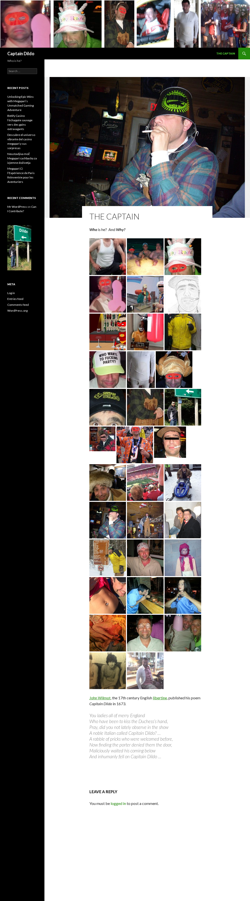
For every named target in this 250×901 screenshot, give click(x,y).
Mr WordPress (17, 207)
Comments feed (18, 305)
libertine (160, 697)
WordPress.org (17, 310)
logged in (118, 803)
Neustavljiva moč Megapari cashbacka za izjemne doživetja (22, 158)
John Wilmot (100, 697)
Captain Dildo (20, 53)
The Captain (225, 53)
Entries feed (15, 299)
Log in (11, 293)
